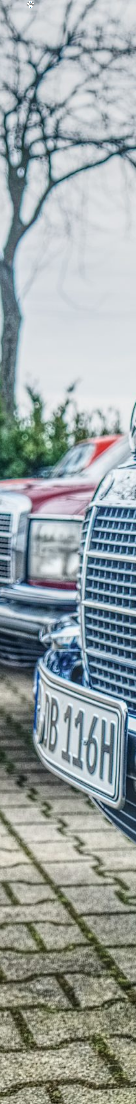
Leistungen (79, 3)
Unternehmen (106, 3)
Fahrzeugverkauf (92, 3)
